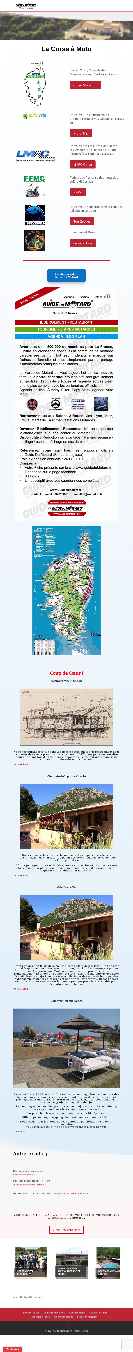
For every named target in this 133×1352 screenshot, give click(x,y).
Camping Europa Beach (67, 1000)
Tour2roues (81, 221)
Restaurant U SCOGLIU (66, 680)
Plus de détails (20, 764)
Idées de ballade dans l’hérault (28, 1184)
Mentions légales (87, 1316)
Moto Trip (80, 133)
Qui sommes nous (54, 1312)
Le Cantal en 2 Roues (24, 1174)
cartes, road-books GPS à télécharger (70, 1193)
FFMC (78, 192)
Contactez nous (63, 1316)
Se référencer (31, 1312)
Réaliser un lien (98, 1312)
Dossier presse (41, 1316)
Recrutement (77, 1312)
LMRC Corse (82, 164)
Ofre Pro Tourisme (66, 1230)
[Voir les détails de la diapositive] (38, 1263)
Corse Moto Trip (85, 85)
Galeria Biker (82, 243)
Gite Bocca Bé (66, 887)
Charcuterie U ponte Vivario (66, 776)
